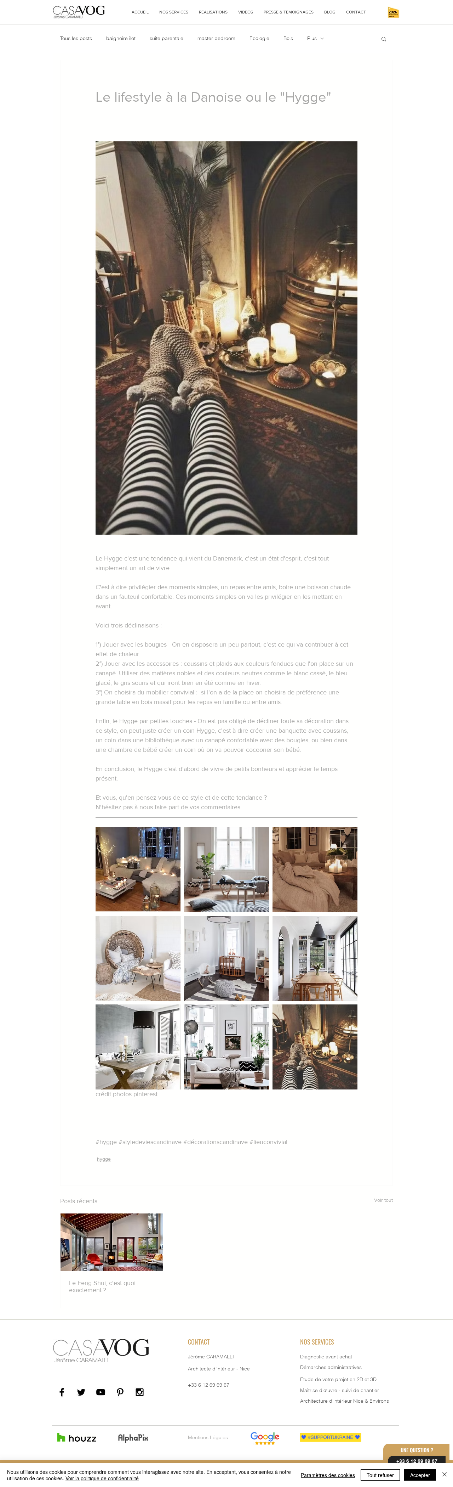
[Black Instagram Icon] (139, 1392)
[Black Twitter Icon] (81, 1392)
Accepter (420, 1474)
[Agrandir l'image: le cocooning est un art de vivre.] (226, 869)
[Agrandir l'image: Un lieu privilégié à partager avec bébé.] (226, 958)
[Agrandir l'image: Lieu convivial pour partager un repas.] (138, 1046)
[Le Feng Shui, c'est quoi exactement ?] (112, 1242)
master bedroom (216, 38)
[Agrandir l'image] (315, 1046)
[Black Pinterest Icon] (120, 1392)
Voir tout (383, 1200)
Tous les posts (76, 38)
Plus (312, 38)
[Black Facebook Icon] (61, 1392)
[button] (174, 12)
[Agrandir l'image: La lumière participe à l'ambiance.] (226, 1046)
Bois (288, 38)
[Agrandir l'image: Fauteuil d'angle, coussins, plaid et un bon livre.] (138, 958)
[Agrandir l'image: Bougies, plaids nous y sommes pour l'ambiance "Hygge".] (315, 869)
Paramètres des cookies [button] (328, 1474)
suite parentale (166, 38)
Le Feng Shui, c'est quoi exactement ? (102, 1286)
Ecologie (259, 38)
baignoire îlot (121, 38)
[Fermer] (444, 1475)
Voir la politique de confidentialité (102, 1478)
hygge (104, 1159)
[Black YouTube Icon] (100, 1392)
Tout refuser (380, 1474)
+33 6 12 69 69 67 (208, 1385)
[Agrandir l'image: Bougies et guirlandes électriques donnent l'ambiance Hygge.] (138, 869)
